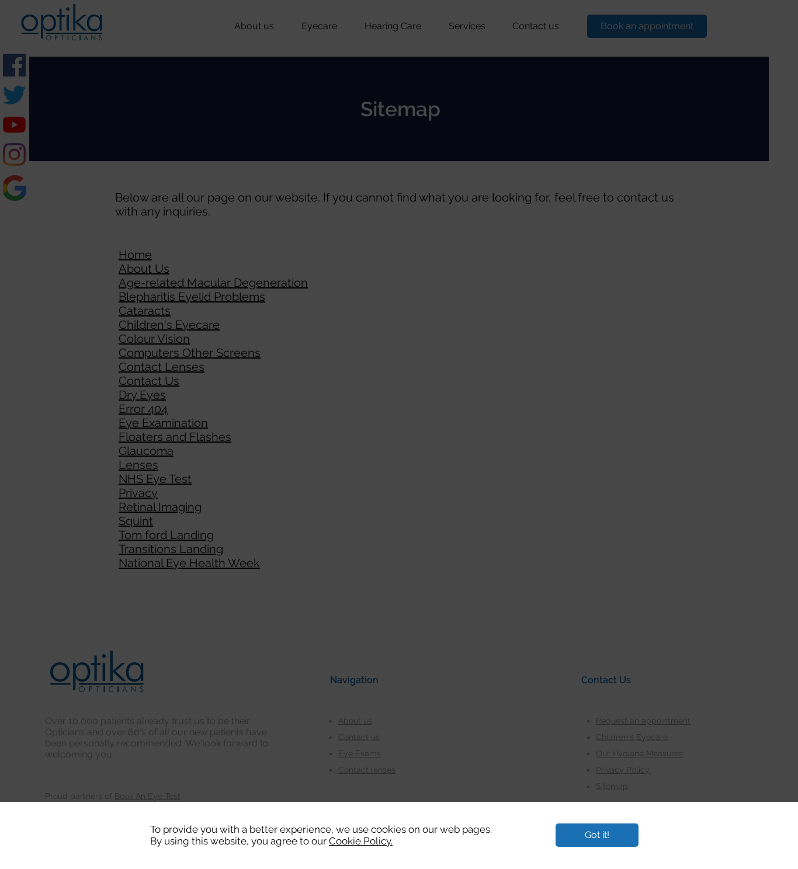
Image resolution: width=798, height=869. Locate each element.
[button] (597, 835)
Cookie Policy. (361, 841)
